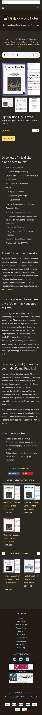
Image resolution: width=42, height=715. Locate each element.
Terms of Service (21, 625)
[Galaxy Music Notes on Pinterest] (14, 660)
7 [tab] (24, 596)
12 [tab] (15, 600)
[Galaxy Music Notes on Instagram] (21, 660)
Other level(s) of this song (20, 480)
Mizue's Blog (21, 634)
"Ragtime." (10, 460)
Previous (3, 553)
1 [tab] (3, 596)
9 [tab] (31, 596)
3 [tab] (10, 596)
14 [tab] (22, 600)
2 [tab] (6, 596)
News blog (21, 648)
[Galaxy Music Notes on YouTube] (27, 660)
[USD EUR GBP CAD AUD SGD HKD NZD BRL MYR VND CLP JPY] (36, 130)
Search (21, 618)
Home (6, 39)
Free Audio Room (21, 638)
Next (38, 553)
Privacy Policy (21, 628)
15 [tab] (25, 600)
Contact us (21, 621)
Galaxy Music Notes (24, 18)
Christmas (27, 446)
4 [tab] (13, 596)
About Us (21, 631)
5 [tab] (17, 596)
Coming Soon (21, 641)
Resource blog (21, 644)
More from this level (20, 554)
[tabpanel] (10, 577)
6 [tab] (20, 596)
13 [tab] (18, 600)
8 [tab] (27, 596)
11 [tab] (38, 596)
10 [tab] (34, 596)
